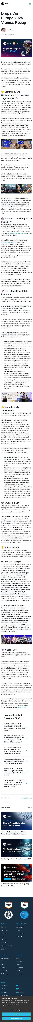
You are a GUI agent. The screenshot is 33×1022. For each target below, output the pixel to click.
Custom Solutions (5, 943)
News (2, 964)
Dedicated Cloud (5, 933)
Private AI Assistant (7, 242)
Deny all (16, 1014)
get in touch (21, 707)
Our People (19, 961)
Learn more (12, 1006)
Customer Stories (5, 971)
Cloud (2, 936)
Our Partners (19, 967)
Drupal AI (3, 927)
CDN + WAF (4, 940)
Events (3, 967)
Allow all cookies (16, 1018)
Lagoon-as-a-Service (6, 946)
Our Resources (5, 958)
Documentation (20, 933)
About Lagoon (20, 927)
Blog (2, 961)
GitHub (18, 930)
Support (3, 949)
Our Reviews (4, 974)
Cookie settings (16, 1010)
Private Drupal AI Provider (16, 233)
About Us (18, 958)
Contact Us (19, 974)
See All (30, 808)
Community (19, 936)
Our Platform (4, 930)
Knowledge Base (26, 798)
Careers (18, 964)
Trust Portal (19, 971)
